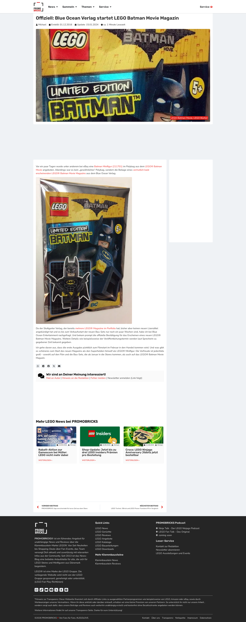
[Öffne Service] (110, 7)
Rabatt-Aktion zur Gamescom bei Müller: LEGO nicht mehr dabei (53, 452)
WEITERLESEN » (45, 460)
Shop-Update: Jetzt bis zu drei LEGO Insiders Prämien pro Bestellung (99, 452)
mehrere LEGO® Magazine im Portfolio (95, 328)
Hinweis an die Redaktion (75, 378)
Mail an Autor (53, 378)
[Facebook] (51, 590)
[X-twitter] (56, 590)
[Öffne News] (57, 7)
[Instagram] (36, 590)
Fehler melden (98, 378)
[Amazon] (61, 590)
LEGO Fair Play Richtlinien (48, 581)
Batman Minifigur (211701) (108, 166)
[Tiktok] (41, 590)
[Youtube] (46, 590)
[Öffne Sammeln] (76, 7)
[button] (38, 366)
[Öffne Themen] (93, 7)
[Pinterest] (66, 590)
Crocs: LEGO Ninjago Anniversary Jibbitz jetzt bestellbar (142, 452)
